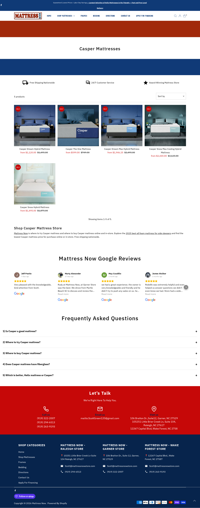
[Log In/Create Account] (180, 16)
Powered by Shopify (57, 503)
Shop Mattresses (65, 16)
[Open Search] (175, 16)
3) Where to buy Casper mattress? (22, 353)
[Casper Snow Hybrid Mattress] (34, 183)
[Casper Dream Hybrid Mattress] (34, 125)
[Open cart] (184, 16)
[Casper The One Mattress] (78, 125)
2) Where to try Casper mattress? (21, 342)
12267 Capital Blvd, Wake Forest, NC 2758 (154, 428)
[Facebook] (1, 5)
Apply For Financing (144, 16)
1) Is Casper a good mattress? (19, 331)
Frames (84, 16)
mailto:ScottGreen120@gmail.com (100, 418)
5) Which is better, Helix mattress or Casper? (28, 375)
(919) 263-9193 (46, 426)
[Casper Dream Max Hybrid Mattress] (121, 125)
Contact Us (125, 16)
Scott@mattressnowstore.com (80, 466)
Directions (110, 16)
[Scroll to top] (194, 500)
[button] (14, 287)
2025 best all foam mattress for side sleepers (148, 233)
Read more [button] (63, 294)
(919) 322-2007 (46, 418)
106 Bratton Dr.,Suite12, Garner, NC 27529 (154, 418)
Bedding (96, 16)
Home (49, 16)
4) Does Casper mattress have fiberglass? (26, 364)
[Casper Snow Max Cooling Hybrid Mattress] (165, 125)
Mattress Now (21, 233)
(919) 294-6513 (46, 422)
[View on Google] (17, 275)
